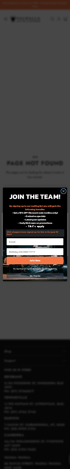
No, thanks (35, 276)
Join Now (35, 260)
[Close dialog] (63, 191)
